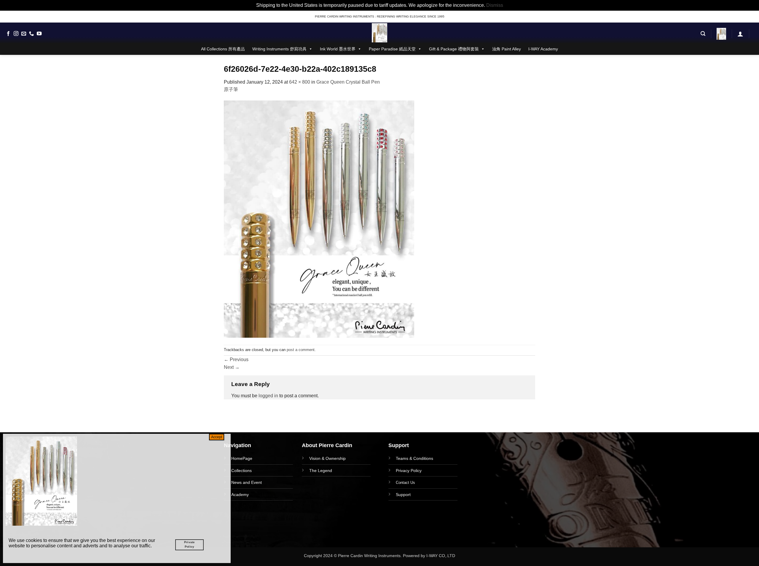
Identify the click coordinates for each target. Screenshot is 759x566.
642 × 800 (299, 81)
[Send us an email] (23, 33)
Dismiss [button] (494, 5)
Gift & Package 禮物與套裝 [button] (454, 49)
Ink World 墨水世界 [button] (337, 49)
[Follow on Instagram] (16, 33)
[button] (703, 33)
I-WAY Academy (543, 49)
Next (232, 367)
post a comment (301, 349)
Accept (216, 437)
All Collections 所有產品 (223, 49)
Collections (241, 470)
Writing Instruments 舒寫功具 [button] (279, 49)
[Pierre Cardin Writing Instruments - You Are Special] (379, 33)
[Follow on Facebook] (8, 33)
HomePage (241, 458)
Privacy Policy (409, 470)
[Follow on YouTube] (39, 33)
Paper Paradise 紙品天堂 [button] (392, 49)
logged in (268, 395)
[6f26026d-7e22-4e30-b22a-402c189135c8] (319, 218)
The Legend (320, 470)
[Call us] (31, 33)
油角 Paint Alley (506, 49)
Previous (236, 359)
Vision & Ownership (327, 458)
